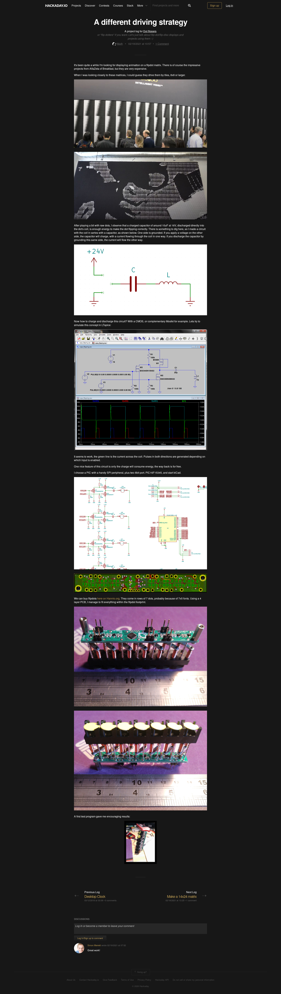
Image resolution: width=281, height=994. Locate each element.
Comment (162, 44)
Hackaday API (162, 979)
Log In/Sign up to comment (90, 938)
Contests (104, 5)
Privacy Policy (144, 979)
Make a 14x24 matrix (182, 896)
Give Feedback (110, 979)
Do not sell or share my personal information (193, 979)
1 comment (191, 900)
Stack (130, 5)
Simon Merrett (94, 945)
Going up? (141, 971)
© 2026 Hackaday (140, 986)
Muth (120, 44)
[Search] (189, 5)
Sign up (214, 5)
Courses (118, 5)
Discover (90, 5)
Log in (229, 5)
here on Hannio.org (108, 598)
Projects (76, 5)
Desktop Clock (94, 896)
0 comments (110, 900)
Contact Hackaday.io (89, 979)
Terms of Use (127, 979)
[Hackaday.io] (56, 5)
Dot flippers (149, 31)
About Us (71, 979)
